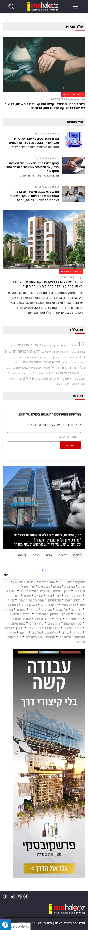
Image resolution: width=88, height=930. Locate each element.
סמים (82, 378)
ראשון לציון (29, 605)
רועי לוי (11, 378)
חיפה (56, 591)
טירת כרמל (28, 591)
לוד (58, 596)
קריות (24, 633)
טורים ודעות (43, 619)
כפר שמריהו (73, 596)
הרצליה (40, 614)
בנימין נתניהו (33, 345)
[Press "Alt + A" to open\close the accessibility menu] (5, 924)
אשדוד (31, 582)
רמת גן (77, 609)
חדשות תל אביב (42, 357)
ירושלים (81, 362)
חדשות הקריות (29, 351)
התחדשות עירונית (61, 351)
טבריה (44, 591)
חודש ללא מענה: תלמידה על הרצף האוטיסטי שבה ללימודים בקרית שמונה (34, 194)
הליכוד (73, 351)
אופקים (80, 582)
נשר (17, 596)
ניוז (19, 637)
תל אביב (62, 609)
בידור (33, 609)
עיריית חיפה (48, 378)
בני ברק (69, 586)
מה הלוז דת (34, 637)
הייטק (54, 614)
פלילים (28, 378)
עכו (67, 600)
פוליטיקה (51, 633)
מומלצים (54, 623)
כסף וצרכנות (73, 623)
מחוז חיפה (18, 623)
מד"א (56, 362)
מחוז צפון (34, 628)
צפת (21, 600)
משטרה (36, 368)
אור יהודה (65, 582)
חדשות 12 (46, 351)
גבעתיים (44, 586)
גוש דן (66, 614)
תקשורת (65, 637)
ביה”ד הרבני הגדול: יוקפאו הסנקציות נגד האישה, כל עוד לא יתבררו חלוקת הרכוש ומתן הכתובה (45, 106)
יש (74, 362)
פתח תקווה (36, 600)
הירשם (70, 445)
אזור (52, 582)
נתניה (78, 600)
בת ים (57, 586)
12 (81, 344)
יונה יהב (12, 357)
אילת (42, 582)
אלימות (45, 345)
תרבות (50, 637)
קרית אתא (69, 605)
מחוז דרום (36, 623)
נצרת (27, 596)
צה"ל (19, 378)
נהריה (39, 596)
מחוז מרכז (52, 628)
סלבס (8, 628)
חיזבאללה (29, 357)
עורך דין (74, 378)
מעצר (46, 367)
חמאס (20, 357)
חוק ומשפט (74, 619)
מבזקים (47, 609)
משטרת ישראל (54, 373)
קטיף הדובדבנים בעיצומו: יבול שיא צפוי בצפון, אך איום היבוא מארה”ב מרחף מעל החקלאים (32, 167)
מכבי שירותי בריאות (37, 362)
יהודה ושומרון (21, 619)
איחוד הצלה (70, 345)
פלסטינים (54, 600)
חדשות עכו (56, 357)
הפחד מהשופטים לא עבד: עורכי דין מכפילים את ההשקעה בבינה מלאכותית (34, 140)
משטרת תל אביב (36, 373)
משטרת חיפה (71, 373)
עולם (65, 633)
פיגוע (37, 378)
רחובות (13, 605)
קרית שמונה (49, 605)
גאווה (78, 614)
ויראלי (27, 614)
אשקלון (18, 582)
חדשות (14, 614)
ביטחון (21, 609)
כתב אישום (67, 362)
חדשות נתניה (69, 357)
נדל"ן (10, 373)
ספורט (77, 633)
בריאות (20, 345)
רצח (82, 383)
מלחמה (18, 362)
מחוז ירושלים (73, 628)
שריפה (75, 383)
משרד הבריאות (20, 373)
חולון (67, 591)
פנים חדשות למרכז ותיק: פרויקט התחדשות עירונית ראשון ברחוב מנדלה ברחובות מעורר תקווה (47, 284)
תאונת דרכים (63, 383)
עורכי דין (63, 378)
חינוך (58, 619)
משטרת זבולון (23, 368)
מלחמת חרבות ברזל (68, 367)
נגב (49, 596)
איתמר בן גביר (56, 345)
